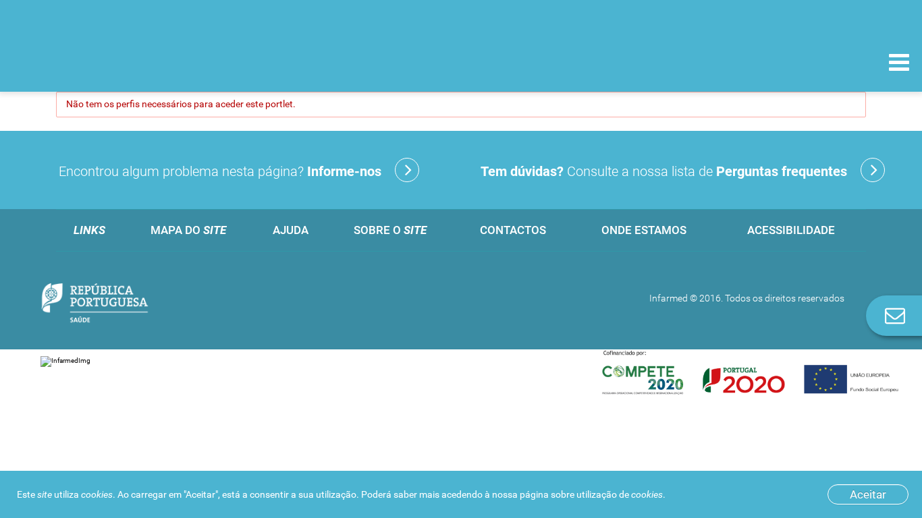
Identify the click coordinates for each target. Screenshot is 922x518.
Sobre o (390, 230)
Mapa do (188, 230)
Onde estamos (643, 230)
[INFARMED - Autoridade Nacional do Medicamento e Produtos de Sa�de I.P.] (103, 61)
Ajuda (290, 230)
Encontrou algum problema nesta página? (220, 171)
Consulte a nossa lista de (664, 171)
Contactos (513, 230)
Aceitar (868, 494)
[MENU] (899, 64)
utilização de (619, 494)
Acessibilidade (791, 230)
